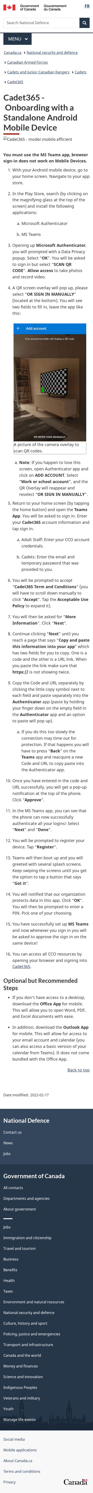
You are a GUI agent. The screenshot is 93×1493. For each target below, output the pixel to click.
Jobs (7, 1153)
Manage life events (19, 1419)
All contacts (13, 1187)
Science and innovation (23, 1376)
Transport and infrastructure (28, 1344)
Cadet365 (15, 81)
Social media (14, 1439)
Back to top (78, 1070)
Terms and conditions (21, 1471)
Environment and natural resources (33, 1301)
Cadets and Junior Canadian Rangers (38, 72)
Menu (15, 39)
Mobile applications (20, 1450)
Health (9, 1280)
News (8, 1142)
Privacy (9, 1482)
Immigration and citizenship (27, 1237)
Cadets (80, 72)
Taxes (8, 1291)
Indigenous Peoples (20, 1387)
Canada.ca (12, 52)
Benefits (10, 1269)
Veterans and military (21, 1398)
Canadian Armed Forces (27, 62)
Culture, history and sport (25, 1323)
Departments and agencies (26, 1198)
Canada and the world (22, 1355)
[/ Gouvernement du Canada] (34, 7)
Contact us (12, 1132)
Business (11, 1259)
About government (19, 1209)
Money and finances (20, 1366)
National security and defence (52, 52)
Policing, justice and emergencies (31, 1334)
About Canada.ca (17, 1460)
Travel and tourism (19, 1248)
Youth (8, 1408)
